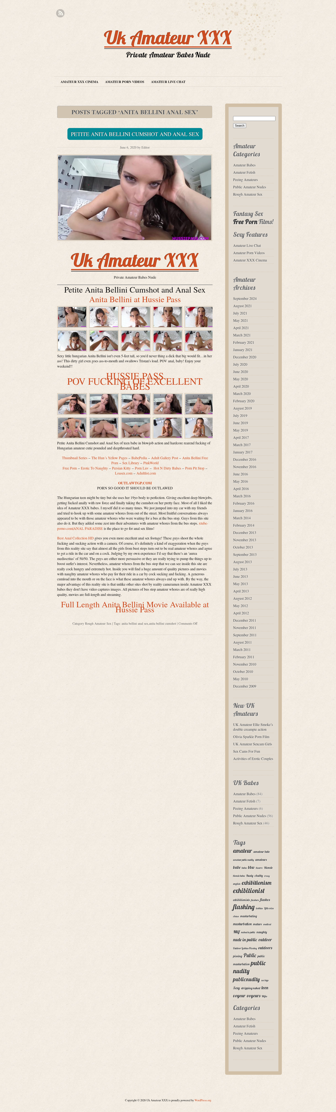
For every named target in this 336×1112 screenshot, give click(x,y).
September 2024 (245, 298)
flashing (244, 907)
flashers (255, 900)
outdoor (265, 939)
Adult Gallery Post (164, 457)
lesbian (259, 908)
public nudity (249, 967)
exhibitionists (241, 900)
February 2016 (243, 503)
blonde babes (239, 875)
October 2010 (243, 671)
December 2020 (244, 357)
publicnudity (246, 979)
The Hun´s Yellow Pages (109, 457)
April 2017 (241, 437)
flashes (265, 899)
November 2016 (244, 466)
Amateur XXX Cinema (79, 81)
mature (257, 924)
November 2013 (244, 539)
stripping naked (250, 988)
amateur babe (261, 851)
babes (244, 867)
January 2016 (243, 510)
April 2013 (241, 591)
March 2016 (242, 495)
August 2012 (242, 598)
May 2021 (240, 320)
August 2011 (242, 642)
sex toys (264, 980)
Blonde (268, 867)
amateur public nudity (243, 859)
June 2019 (240, 422)
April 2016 (241, 488)
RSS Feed (60, 13)
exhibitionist (249, 890)
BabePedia (139, 457)
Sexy (236, 988)
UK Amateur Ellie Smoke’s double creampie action (253, 727)
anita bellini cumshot (162, 623)
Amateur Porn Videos (124, 81)
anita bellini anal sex (135, 623)
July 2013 (240, 569)
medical (267, 924)
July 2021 (240, 313)
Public (249, 955)
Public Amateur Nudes (249, 186)
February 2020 (243, 400)
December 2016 (244, 459)
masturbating (248, 916)
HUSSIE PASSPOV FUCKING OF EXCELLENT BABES (135, 380)
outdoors (265, 947)
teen (264, 987)
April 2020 (241, 386)
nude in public (245, 939)
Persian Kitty (121, 468)
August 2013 (242, 561)
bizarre (259, 867)
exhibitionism (257, 882)
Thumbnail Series (74, 457)
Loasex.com (123, 473)
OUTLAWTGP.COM (135, 482)
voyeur (239, 995)
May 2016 (240, 481)
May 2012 (240, 605)
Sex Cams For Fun (246, 751)
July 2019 (240, 415)
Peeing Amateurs (245, 179)
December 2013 (244, 532)
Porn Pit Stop (194, 468)
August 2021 (242, 305)
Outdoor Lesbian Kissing (245, 948)
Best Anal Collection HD (75, 538)
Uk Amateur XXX (168, 37)
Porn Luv (142, 468)
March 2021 (242, 335)
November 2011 (244, 627)
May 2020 (240, 378)
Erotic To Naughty (94, 468)
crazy (267, 875)
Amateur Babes (244, 165)
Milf (236, 931)
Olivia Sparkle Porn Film (251, 736)
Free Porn (245, 222)
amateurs (261, 859)
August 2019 (242, 408)
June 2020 (240, 371)
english (236, 883)
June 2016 (240, 474)
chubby (259, 875)
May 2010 (240, 678)
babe (236, 867)
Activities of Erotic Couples (253, 758)
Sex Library (130, 462)
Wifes (264, 996)
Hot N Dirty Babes (167, 468)
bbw (251, 867)
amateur (242, 850)
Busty (249, 875)
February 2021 (243, 342)
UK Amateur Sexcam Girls (252, 743)
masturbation (242, 924)
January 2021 (243, 349)
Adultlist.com (146, 473)
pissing (237, 956)
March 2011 (242, 649)
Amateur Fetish (244, 172)
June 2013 (240, 576)
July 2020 (240, 364)
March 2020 (242, 393)
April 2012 (241, 613)
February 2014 (243, 525)
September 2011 (245, 634)
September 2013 (245, 554)
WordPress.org (203, 1100)
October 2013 (243, 547)
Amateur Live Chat (168, 81)
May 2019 (240, 430)
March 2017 (242, 444)
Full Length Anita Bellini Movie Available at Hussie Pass (135, 607)
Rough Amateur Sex (98, 623)
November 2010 (244, 664)
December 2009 (244, 686)
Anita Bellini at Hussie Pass (135, 298)
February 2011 (243, 656)
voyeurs (253, 995)
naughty (262, 932)
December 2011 (244, 620)
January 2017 (243, 452)
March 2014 (242, 517)
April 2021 (241, 327)
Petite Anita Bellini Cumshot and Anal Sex (135, 134)
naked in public (248, 932)
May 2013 (240, 583)
